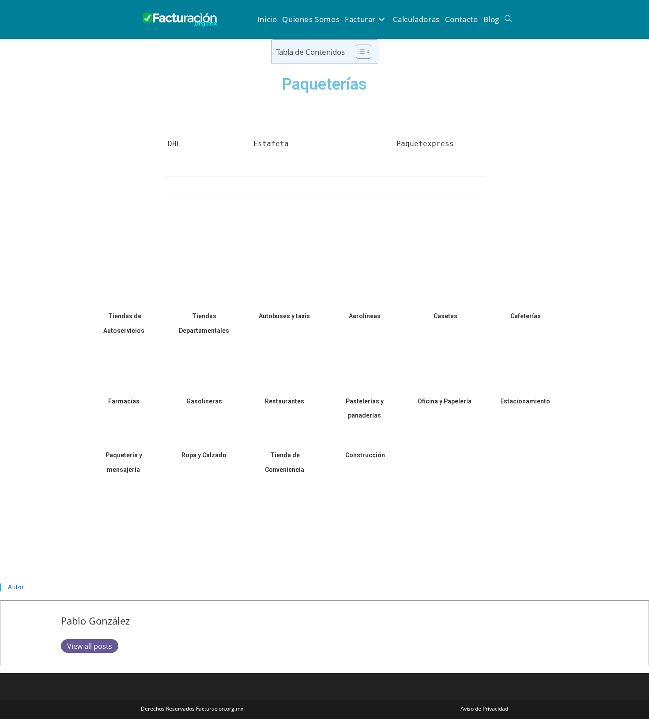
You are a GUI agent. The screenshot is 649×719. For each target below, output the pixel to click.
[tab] (324, 271)
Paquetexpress (425, 143)
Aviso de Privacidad (484, 708)
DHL (174, 143)
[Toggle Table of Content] (359, 51)
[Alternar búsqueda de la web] (508, 19)
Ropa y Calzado (204, 455)
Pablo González (95, 620)
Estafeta (271, 143)
